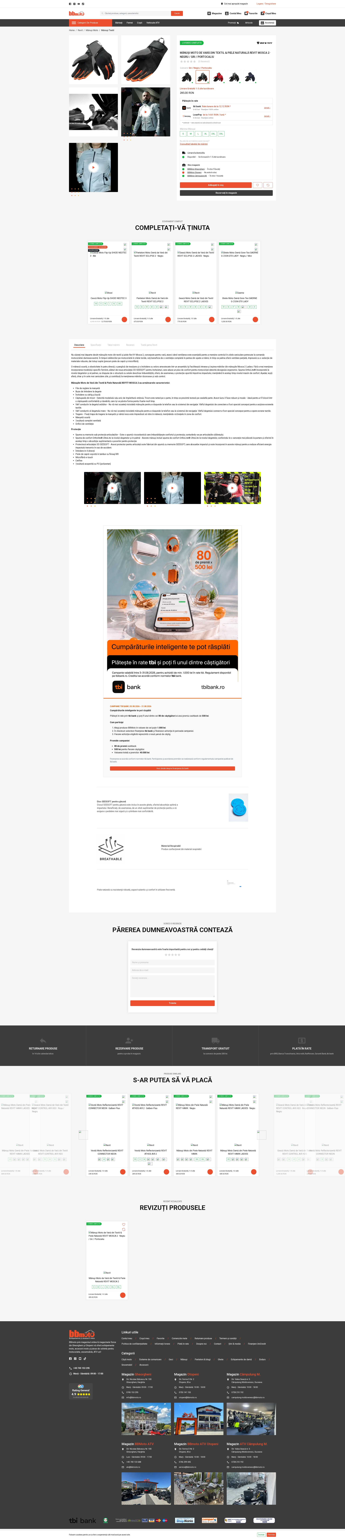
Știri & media (235, 1344)
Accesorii (143, 1365)
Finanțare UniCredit (257, 1344)
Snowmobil (127, 1365)
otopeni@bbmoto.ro (188, 1397)
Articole (249, 22)
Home (72, 30)
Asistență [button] (269, 22)
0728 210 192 (237, 1392)
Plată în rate (183, 1344)
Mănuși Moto (92, 30)
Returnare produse (203, 1338)
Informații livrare (162, 1344)
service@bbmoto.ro (187, 1467)
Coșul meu (144, 1338)
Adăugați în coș (215, 185)
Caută (177, 13)
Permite (271, 1535)
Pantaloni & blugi (203, 1359)
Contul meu (127, 1338)
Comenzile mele (179, 1338)
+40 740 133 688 (133, 1462)
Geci (171, 1359)
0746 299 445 (185, 1462)
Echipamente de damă (241, 1359)
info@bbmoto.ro (133, 1397)
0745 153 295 (132, 1392)
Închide (261, 1535)
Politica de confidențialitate (134, 1344)
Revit (80, 30)
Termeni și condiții (228, 1338)
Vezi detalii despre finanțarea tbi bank (172, 768)
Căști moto (127, 1359)
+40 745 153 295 (81, 1368)
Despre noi (201, 1344)
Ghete (220, 1359)
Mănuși (183, 1359)
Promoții (232, 22)
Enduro (262, 1359)
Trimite (172, 1003)
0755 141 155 (185, 1392)
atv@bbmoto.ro (133, 1467)
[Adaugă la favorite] (257, 185)
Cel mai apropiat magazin (236, 3)
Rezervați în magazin (226, 193)
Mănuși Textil (107, 30)
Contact (217, 1344)
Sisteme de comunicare (150, 1359)
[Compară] (268, 185)
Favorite (160, 1338)
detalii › (267, 108)
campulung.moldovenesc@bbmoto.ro (248, 1397)
